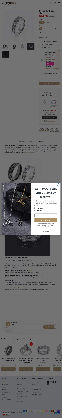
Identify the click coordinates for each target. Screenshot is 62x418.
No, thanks (45, 231)
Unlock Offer (46, 220)
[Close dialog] (58, 184)
